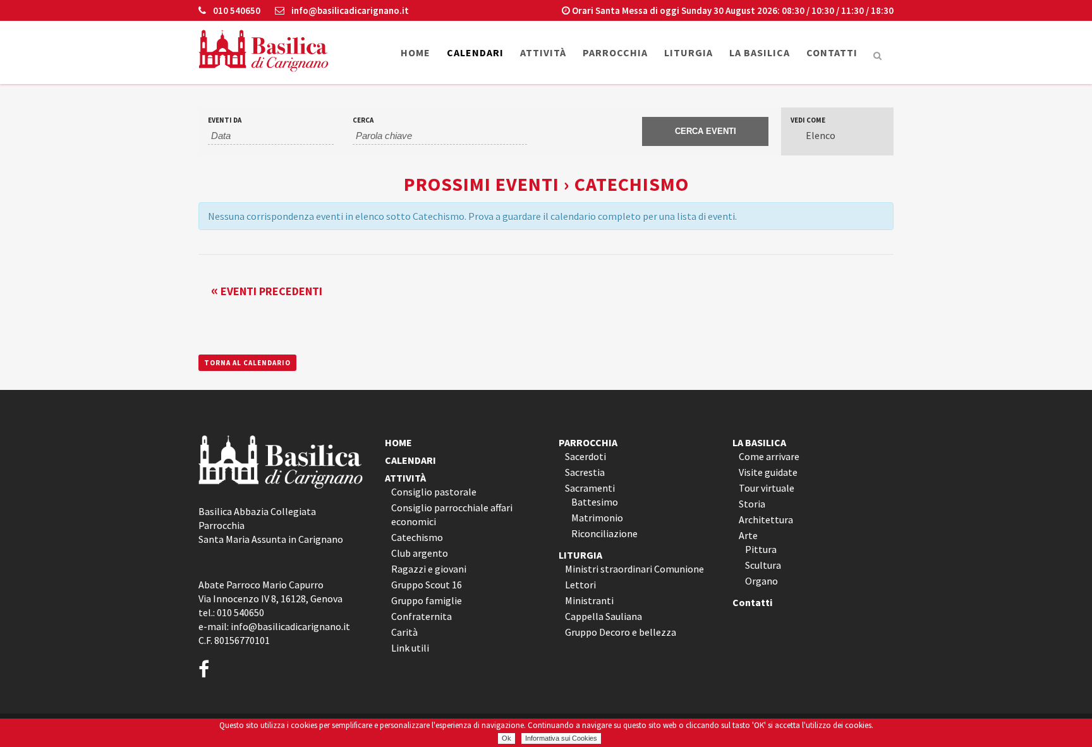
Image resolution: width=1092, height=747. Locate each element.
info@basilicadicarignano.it (349, 10)
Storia (752, 503)
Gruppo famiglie (426, 600)
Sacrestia (585, 472)
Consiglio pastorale (433, 491)
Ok (506, 738)
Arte (748, 535)
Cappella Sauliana (603, 616)
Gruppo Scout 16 (426, 584)
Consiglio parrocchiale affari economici (452, 514)
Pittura (761, 549)
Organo (761, 580)
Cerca (363, 120)
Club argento (419, 553)
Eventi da (224, 120)
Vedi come (808, 120)
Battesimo (594, 501)
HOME (398, 442)
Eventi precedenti (266, 291)
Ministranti (589, 600)
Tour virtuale (766, 488)
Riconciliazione (604, 533)
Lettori (580, 584)
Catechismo (417, 537)
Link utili (410, 647)
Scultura (763, 565)
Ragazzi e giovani (428, 568)
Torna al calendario (247, 362)
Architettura (766, 519)
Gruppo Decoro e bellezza (620, 632)
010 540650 (235, 10)
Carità (404, 632)
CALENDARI (410, 460)
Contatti (752, 602)
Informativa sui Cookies (561, 738)
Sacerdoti (585, 456)
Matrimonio (597, 517)
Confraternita (421, 616)
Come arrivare (769, 456)
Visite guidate (768, 472)
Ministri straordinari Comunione (634, 568)
